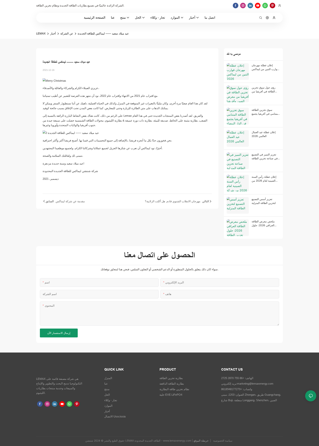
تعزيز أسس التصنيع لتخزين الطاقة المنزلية (264, 200)
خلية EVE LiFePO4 (171, 394)
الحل (107, 394)
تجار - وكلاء (110, 400)
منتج (106, 389)
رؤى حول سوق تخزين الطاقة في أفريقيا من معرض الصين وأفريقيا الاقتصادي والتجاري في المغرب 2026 (264, 89)
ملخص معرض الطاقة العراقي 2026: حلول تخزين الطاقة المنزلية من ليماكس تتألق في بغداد (265, 223)
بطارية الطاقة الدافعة (172, 383)
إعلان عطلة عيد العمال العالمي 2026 (264, 134)
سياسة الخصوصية (222, 440)
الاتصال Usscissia (115, 416)
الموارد (108, 405)
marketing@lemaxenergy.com (255, 383)
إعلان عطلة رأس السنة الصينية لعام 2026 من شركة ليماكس (264, 179)
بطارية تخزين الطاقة (171, 378)
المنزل (108, 378)
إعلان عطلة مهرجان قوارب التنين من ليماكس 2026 (265, 67)
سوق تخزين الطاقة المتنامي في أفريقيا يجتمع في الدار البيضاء (265, 112)
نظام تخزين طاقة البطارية (174, 389)
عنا (106, 383)
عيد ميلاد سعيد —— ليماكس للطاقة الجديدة (103, 33)
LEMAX (41, 33)
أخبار (53, 33)
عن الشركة (66, 33)
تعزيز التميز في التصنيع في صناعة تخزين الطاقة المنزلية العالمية (265, 156)
